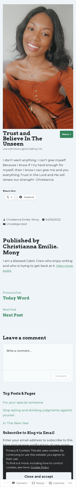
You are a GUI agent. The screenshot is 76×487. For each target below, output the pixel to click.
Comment (60, 375)
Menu (67, 134)
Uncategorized (16, 224)
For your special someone (23, 402)
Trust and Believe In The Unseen (22, 138)
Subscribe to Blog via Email (28, 433)
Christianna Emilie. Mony (22, 219)
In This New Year (16, 423)
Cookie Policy (40, 467)
